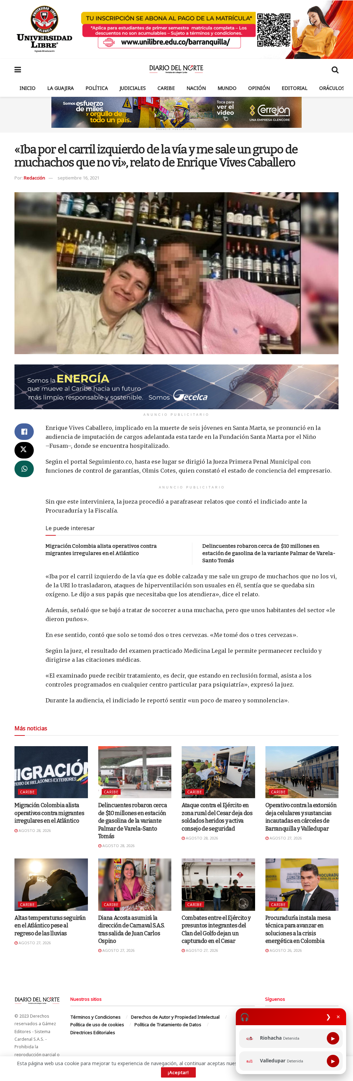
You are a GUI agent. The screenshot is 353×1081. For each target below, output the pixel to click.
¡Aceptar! (178, 1072)
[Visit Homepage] (176, 69)
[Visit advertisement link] (176, 29)
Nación (196, 88)
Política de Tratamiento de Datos (167, 1024)
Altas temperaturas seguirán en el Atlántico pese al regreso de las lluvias (49, 926)
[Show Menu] (17, 69)
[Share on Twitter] (24, 450)
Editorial (294, 88)
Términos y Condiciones (95, 1017)
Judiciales (133, 88)
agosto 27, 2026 (285, 838)
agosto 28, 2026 (34, 830)
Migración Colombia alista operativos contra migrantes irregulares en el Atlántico (49, 813)
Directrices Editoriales (92, 1032)
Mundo (227, 88)
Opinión (259, 88)
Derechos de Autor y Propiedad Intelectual (175, 1017)
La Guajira (60, 88)
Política (96, 88)
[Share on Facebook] (24, 431)
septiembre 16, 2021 (78, 178)
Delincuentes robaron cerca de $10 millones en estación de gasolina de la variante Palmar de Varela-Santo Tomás (268, 553)
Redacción (34, 178)
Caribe (166, 88)
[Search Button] (335, 69)
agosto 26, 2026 (285, 950)
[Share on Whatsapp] (24, 469)
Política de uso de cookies (97, 1024)
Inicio (28, 88)
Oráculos (332, 88)
